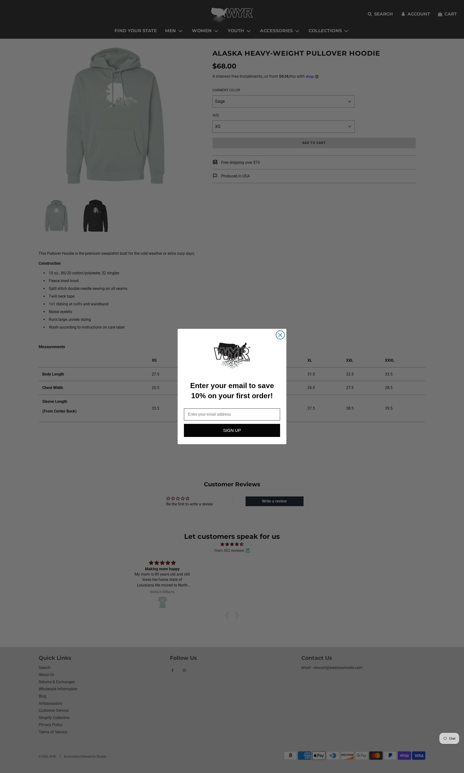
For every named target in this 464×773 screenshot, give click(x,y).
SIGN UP (232, 430)
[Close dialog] (280, 335)
